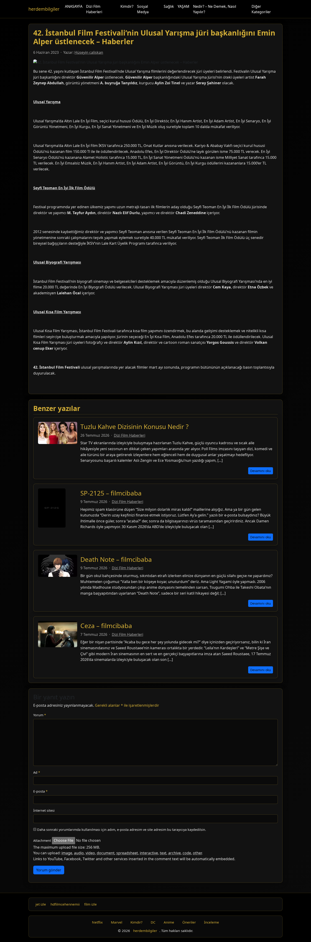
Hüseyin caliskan (88, 52)
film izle (90, 904)
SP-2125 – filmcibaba (111, 493)
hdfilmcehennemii (65, 904)
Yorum (39, 715)
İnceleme (211, 922)
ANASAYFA (73, 6)
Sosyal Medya (143, 9)
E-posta (40, 791)
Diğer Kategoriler (261, 9)
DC (153, 922)
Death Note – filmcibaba (116, 559)
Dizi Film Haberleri (94, 9)
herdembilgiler (43, 9)
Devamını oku (260, 471)
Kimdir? (126, 6)
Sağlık (169, 6)
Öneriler (189, 922)
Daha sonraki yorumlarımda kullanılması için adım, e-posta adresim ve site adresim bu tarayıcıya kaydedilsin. (121, 829)
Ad (36, 772)
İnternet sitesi (44, 810)
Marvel (116, 922)
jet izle (41, 904)
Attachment (42, 840)
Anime (169, 922)
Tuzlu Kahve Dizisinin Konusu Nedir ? (134, 426)
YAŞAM (183, 6)
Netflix (97, 922)
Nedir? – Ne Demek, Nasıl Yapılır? (214, 9)
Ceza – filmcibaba (106, 625)
